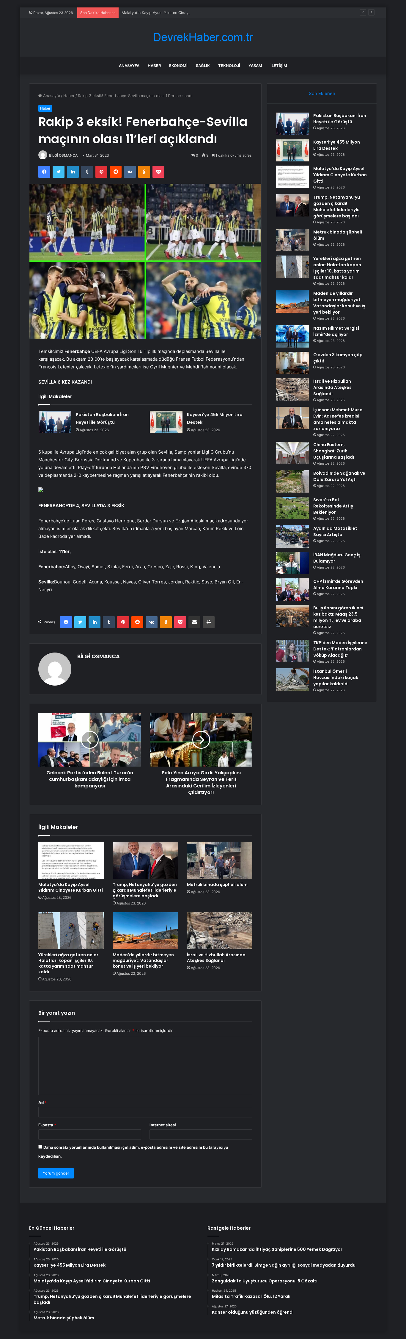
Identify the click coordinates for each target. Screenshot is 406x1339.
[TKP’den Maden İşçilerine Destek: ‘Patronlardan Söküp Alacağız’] (292, 651)
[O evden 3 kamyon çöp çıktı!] (292, 363)
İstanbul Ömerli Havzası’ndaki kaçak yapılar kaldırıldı (335, 677)
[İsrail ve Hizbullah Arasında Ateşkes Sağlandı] (219, 930)
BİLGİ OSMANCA (63, 155)
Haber (154, 65)
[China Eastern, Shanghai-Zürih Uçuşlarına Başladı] (292, 453)
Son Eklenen (322, 93)
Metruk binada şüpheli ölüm (217, 885)
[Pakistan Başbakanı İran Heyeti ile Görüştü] (55, 422)
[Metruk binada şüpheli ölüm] (219, 860)
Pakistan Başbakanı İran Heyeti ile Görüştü (339, 119)
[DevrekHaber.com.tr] (203, 37)
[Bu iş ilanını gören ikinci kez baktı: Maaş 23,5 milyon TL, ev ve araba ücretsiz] (292, 616)
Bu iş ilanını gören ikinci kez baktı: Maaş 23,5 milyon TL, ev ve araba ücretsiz (338, 617)
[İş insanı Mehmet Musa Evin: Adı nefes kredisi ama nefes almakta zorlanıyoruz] (292, 418)
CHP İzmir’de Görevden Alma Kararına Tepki (338, 584)
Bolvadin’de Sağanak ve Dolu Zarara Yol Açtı (339, 476)
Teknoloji (229, 65)
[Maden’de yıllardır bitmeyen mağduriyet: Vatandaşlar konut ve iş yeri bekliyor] (145, 930)
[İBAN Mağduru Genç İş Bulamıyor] (292, 563)
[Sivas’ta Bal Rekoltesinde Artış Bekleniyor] (292, 508)
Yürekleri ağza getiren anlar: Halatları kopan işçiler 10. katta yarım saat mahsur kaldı (69, 963)
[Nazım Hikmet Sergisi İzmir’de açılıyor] (292, 336)
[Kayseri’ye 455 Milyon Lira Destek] (166, 422)
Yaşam (255, 65)
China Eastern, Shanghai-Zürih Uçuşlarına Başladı (333, 451)
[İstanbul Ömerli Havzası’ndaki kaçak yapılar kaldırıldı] (292, 679)
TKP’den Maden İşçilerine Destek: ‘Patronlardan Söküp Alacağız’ (340, 649)
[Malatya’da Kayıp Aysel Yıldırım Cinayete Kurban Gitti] (71, 860)
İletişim (278, 65)
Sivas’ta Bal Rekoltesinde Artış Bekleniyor (333, 506)
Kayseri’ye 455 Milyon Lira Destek (336, 145)
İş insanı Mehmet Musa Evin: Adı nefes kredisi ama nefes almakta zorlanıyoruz (338, 419)
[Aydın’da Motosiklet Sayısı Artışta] (292, 536)
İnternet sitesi (163, 1124)
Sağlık (203, 65)
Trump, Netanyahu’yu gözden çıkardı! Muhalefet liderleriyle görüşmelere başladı (145, 890)
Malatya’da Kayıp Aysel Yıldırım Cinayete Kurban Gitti (170, 12)
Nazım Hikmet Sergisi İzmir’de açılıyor (336, 331)
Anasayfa (129, 65)
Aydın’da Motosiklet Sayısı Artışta (335, 531)
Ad (42, 1102)
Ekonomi (178, 65)
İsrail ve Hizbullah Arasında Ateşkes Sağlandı (216, 957)
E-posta (47, 1124)
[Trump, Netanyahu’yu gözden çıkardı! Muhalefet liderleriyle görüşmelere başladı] (145, 860)
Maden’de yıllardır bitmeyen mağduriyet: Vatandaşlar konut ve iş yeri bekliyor (143, 960)
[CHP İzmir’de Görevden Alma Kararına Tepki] (292, 589)
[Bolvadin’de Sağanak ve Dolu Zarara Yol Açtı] (292, 481)
